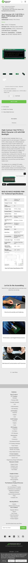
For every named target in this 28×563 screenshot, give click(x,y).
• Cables (14, 437)
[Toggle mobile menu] (25, 1)
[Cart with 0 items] (21, 1)
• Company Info (14, 497)
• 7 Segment (14, 429)
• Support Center (14, 464)
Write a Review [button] (16, 19)
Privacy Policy (12, 558)
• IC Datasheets (14, 468)
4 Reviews (14, 122)
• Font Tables (14, 469)
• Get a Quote (14, 513)
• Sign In (14, 511)
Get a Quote (6, 106)
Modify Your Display (8, 109)
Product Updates (14, 454)
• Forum (14, 481)
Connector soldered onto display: (14, 86)
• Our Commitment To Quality (14, 487)
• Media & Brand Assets (14, 505)
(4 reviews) (10, 19)
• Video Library (14, 478)
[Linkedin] (14, 536)
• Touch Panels (14, 445)
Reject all (11, 561)
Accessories (14, 435)
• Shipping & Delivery (14, 492)
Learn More (15, 372)
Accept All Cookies (21, 561)
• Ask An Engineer (14, 479)
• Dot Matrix (14, 431)
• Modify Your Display (14, 449)
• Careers (14, 504)
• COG (14, 417)
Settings (4, 561)
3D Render (18, 32)
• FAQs (14, 495)
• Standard (14, 398)
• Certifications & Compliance (14, 489)
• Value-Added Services (14, 451)
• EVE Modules (14, 408)
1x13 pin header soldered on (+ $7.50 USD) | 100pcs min (15, 91)
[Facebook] (5, 536)
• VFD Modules (14, 433)
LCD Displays (14, 410)
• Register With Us (14, 510)
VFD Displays (14, 427)
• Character (14, 412)
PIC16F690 (14, 30)
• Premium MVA (14, 400)
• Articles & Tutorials (14, 476)
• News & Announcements (14, 494)
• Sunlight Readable (14, 402)
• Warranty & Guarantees (14, 490)
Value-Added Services (8, 112)
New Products (14, 394)
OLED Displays (14, 419)
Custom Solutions (14, 447)
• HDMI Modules (14, 406)
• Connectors (14, 439)
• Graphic (14, 414)
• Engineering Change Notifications (14, 460)
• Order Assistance (14, 515)
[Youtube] (9, 536)
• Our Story (14, 485)
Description (14, 118)
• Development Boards (14, 441)
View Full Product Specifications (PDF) (14, 268)
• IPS (14, 404)
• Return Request (14, 516)
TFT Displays (14, 396)
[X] (18, 536)
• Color (14, 425)
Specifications (11, 32)
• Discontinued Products (14, 455)
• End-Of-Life (14, 457)
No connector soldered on (10, 88)
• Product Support (14, 518)
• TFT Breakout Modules (14, 443)
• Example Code (14, 466)
